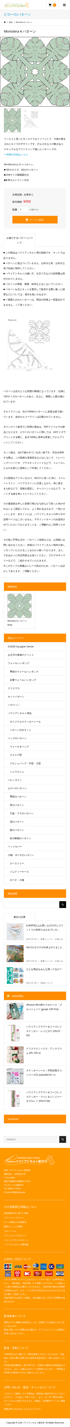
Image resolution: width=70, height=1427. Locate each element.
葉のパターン (17, 830)
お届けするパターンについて (19, 240)
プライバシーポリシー (14, 1217)
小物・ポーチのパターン (21, 855)
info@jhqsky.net (17, 1192)
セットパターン (16, 696)
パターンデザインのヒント (16, 1240)
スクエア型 (16, 754)
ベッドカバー (15, 846)
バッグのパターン (17, 738)
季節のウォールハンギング (24, 671)
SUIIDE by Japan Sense (21, 646)
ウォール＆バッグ (19, 746)
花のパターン (17, 821)
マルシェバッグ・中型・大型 (25, 763)
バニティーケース (19, 871)
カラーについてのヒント (15, 1235)
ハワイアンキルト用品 (20, 713)
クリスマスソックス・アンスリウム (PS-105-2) (44, 1050)
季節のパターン (18, 796)
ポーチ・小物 (17, 880)
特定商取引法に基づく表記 (16, 1213)
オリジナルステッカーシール (25, 721)
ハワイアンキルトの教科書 (16, 1244)
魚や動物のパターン (20, 838)
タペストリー (17, 863)
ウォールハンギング (18, 663)
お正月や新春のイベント (21, 654)
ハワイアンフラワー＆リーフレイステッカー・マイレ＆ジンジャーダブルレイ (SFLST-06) (44, 1096)
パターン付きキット (20, 729)
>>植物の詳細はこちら (16, 154)
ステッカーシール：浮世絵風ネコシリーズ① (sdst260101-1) (44, 1072)
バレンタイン (15, 779)
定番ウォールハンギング (23, 679)
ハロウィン (14, 704)
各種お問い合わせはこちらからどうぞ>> (22, 1409)
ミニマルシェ (17, 771)
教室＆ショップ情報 (13, 1226)
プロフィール (10, 1231)
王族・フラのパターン (22, 813)
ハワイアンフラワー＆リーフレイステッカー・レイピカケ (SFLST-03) (44, 1031)
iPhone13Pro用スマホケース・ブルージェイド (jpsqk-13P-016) (44, 1007)
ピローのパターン (17, 788)
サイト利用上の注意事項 (15, 1222)
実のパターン (17, 805)
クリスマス (14, 688)
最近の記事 (19, 916)
